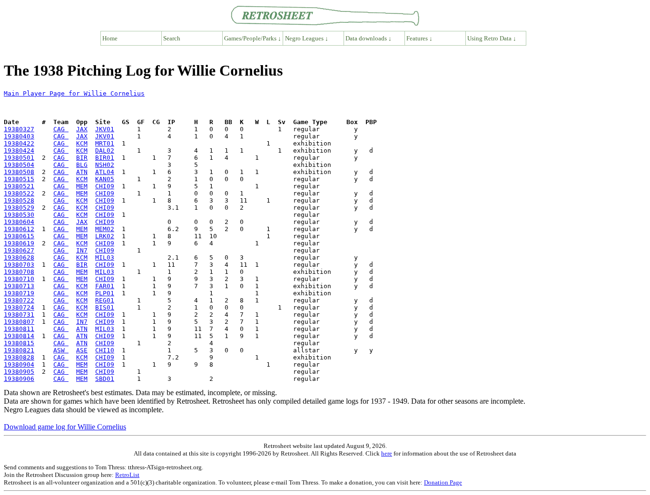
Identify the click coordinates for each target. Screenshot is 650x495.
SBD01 (104, 378)
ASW (61, 350)
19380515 (19, 179)
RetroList (127, 474)
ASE (82, 350)
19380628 (19, 257)
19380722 (19, 300)
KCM (82, 143)
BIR (82, 157)
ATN (82, 171)
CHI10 (104, 350)
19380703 (19, 264)
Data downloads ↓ (368, 38)
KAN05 (104, 179)
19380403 (19, 136)
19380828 (19, 357)
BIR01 (104, 157)
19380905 (19, 371)
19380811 (19, 328)
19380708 (19, 271)
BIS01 (104, 307)
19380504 (19, 164)
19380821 (19, 350)
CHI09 (104, 186)
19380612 (19, 229)
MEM (82, 186)
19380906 (19, 378)
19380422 (19, 143)
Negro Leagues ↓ (306, 38)
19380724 (19, 307)
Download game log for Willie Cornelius (65, 427)
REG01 (104, 300)
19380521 (19, 186)
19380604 (19, 221)
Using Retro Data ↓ (491, 38)
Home (110, 38)
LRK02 (104, 236)
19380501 (19, 157)
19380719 (19, 293)
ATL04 (104, 171)
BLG (82, 164)
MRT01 (104, 143)
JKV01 (104, 129)
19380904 (19, 364)
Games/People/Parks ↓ (252, 38)
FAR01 (104, 286)
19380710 (19, 278)
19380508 (19, 171)
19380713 (19, 286)
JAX (82, 129)
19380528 (19, 200)
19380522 (19, 193)
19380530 (19, 214)
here (386, 453)
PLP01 (104, 293)
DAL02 (104, 150)
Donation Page (443, 482)
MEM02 (104, 229)
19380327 (19, 129)
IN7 (82, 250)
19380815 (19, 343)
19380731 (19, 314)
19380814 (19, 336)
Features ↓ (419, 38)
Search (171, 38)
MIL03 (104, 257)
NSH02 (104, 164)
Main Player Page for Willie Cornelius (74, 93)
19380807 (19, 321)
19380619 (19, 243)
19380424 (19, 150)
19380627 (19, 250)
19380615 (19, 236)
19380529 (19, 207)
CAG (61, 129)
